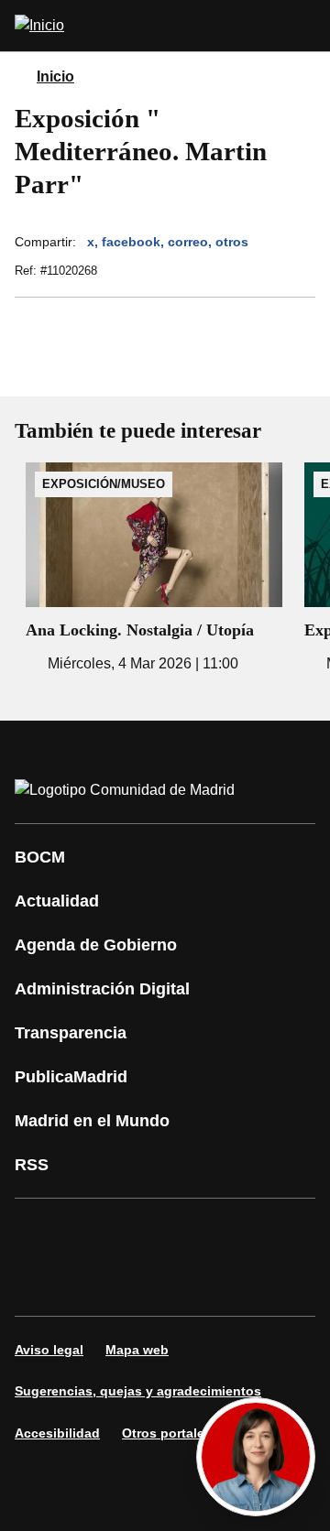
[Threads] (260, 1282)
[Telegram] (205, 1282)
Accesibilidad (57, 1433)
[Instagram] (95, 1231)
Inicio (55, 76)
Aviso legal (49, 1349)
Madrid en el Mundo (92, 1121)
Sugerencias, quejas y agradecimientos (138, 1391)
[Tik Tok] (95, 1282)
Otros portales (167, 1433)
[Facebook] (40, 1231)
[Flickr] (150, 1282)
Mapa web (137, 1349)
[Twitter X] (150, 1231)
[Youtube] (205, 1231)
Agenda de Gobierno (96, 945)
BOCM (40, 857)
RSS (32, 1165)
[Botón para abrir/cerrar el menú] (304, 25)
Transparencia (70, 1033)
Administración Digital (102, 989)
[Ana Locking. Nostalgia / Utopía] (154, 568)
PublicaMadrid (71, 1077)
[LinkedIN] (260, 1231)
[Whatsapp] (40, 1282)
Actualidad (57, 901)
